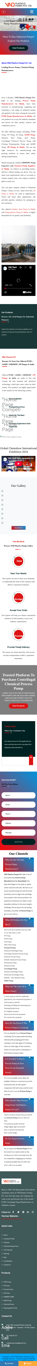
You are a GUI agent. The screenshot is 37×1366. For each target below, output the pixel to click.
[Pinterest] (24, 1213)
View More (18, 528)
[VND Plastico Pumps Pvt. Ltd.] (18, 4)
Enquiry (29, 1363)
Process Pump (8, 1289)
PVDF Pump (7, 1282)
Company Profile (9, 1239)
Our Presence (8, 1250)
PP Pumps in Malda (16, 147)
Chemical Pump (9, 1304)
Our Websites (8, 1261)
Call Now (10, 1363)
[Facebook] (14, 1213)
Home (6, 1235)
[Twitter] (19, 1213)
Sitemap (6, 1253)
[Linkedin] (29, 1213)
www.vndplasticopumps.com (12, 1219)
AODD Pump (29, 135)
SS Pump (7, 1293)
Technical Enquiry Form (11, 1246)
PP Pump (7, 1286)
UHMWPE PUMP (9, 1297)
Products (6, 1242)
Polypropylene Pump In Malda (16, 212)
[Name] (4, 12)
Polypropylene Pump (10, 1308)
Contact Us (7, 1265)
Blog (5, 1257)
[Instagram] (33, 1213)
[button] (3, 23)
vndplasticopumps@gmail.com (16, 1343)
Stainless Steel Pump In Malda (23, 209)
